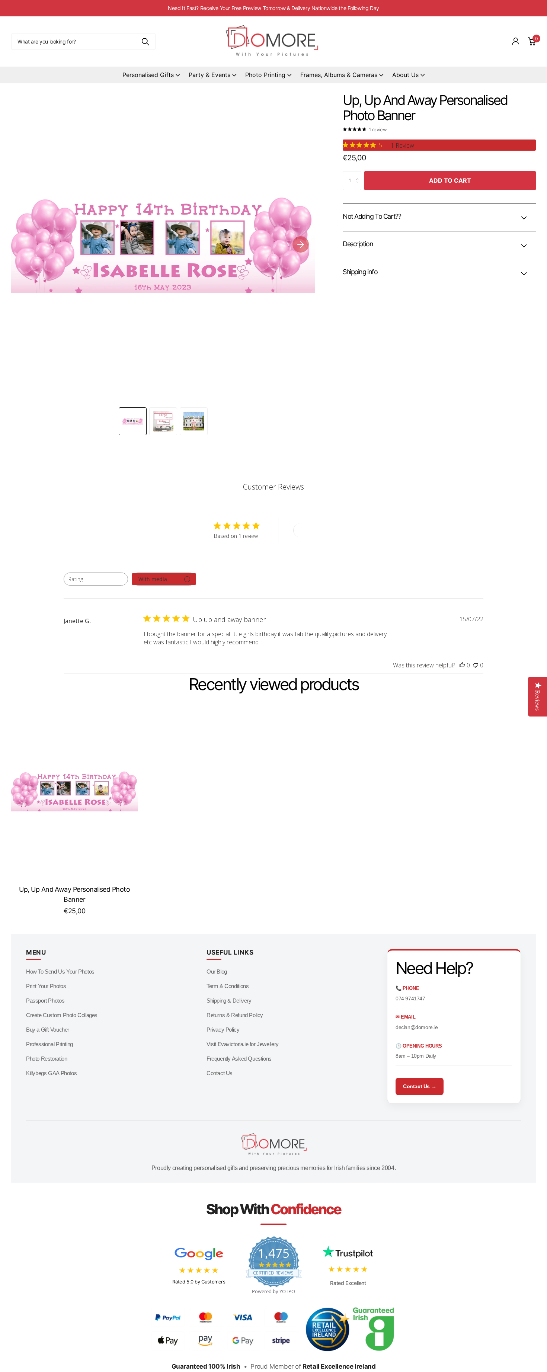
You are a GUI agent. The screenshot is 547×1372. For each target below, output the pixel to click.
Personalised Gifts (148, 74)
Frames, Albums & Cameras (338, 74)
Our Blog (217, 971)
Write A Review (320, 530)
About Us (405, 74)
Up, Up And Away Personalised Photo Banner (74, 894)
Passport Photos (45, 1000)
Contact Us (220, 1073)
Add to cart (450, 180)
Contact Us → (419, 1086)
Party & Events (209, 74)
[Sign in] (515, 41)
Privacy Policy (223, 1029)
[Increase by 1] (359, 174)
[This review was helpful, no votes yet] (462, 665)
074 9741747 (410, 998)
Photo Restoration (46, 1058)
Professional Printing (49, 1044)
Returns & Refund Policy (235, 1015)
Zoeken (145, 41)
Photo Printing (265, 74)
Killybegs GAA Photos (51, 1073)
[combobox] (96, 579)
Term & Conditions (228, 986)
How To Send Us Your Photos (60, 971)
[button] (301, 244)
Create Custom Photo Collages (61, 1015)
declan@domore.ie (417, 1027)
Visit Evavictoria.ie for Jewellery (243, 1044)
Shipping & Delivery (229, 1000)
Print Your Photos (46, 986)
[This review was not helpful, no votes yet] (475, 665)
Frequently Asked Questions (239, 1058)
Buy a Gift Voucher (47, 1029)
